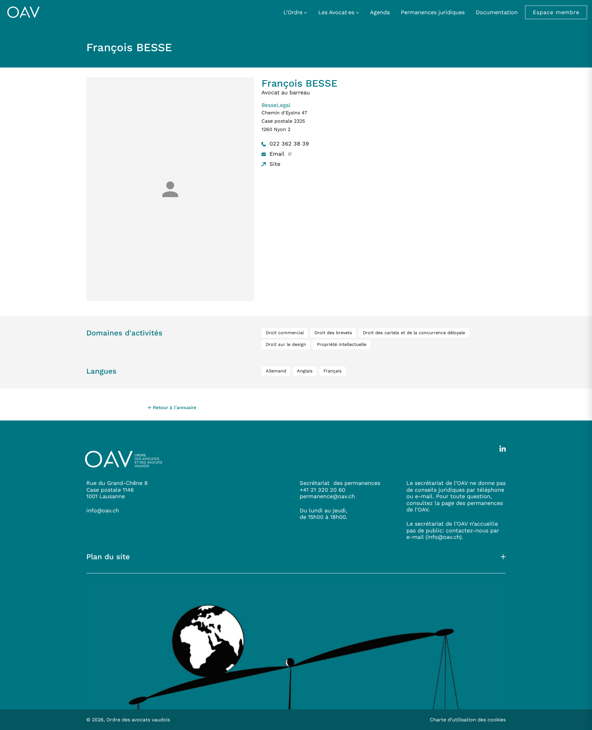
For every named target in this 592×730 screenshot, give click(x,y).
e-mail (415, 537)
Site (274, 164)
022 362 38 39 (288, 143)
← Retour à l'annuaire (172, 407)
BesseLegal (275, 105)
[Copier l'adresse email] (290, 154)
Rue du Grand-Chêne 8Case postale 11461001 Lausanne (117, 489)
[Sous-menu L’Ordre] (305, 12)
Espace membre (556, 12)
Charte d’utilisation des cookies (468, 720)
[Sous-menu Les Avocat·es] (357, 12)
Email (276, 153)
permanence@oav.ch (327, 496)
